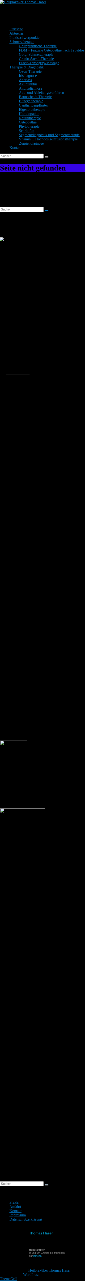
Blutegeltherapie (31, 101)
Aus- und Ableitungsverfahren (41, 93)
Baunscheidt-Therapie (35, 97)
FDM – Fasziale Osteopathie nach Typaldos (51, 50)
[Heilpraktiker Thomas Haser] (23, 2)
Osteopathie (28, 122)
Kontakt (15, 148)
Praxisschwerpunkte (24, 38)
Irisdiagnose (28, 76)
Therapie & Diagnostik (26, 67)
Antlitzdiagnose (30, 88)
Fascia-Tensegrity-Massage (39, 63)
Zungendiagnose (31, 143)
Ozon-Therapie (30, 71)
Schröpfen (26, 131)
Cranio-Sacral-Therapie (36, 59)
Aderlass (25, 80)
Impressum (17, 1215)
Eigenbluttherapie (32, 109)
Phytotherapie (29, 126)
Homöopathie (29, 114)
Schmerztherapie (21, 42)
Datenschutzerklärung (25, 1219)
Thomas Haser (41, 1233)
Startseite (16, 29)
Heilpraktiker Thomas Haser (34, 12)
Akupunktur (28, 84)
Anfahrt (15, 1207)
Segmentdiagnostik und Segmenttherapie (49, 135)
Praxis (14, 1202)
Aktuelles (16, 33)
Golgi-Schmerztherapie (36, 54)
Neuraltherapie (30, 118)
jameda (37, 1255)
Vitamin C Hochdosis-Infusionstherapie (48, 139)
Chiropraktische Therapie (38, 46)
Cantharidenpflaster (33, 105)
